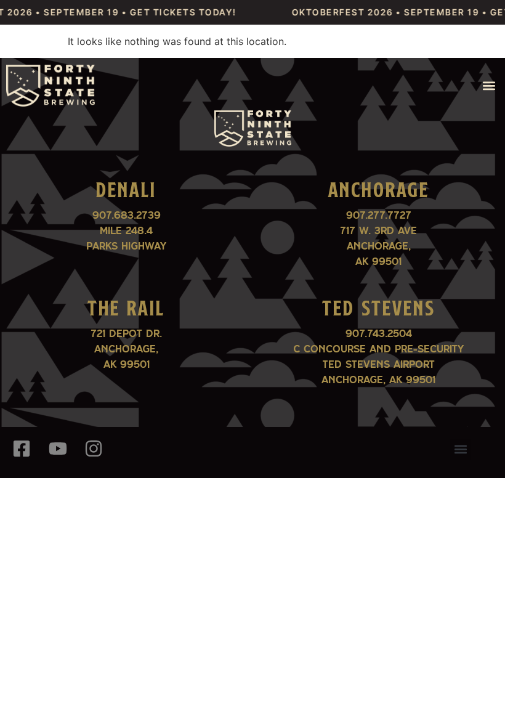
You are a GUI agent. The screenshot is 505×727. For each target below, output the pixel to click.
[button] (489, 86)
